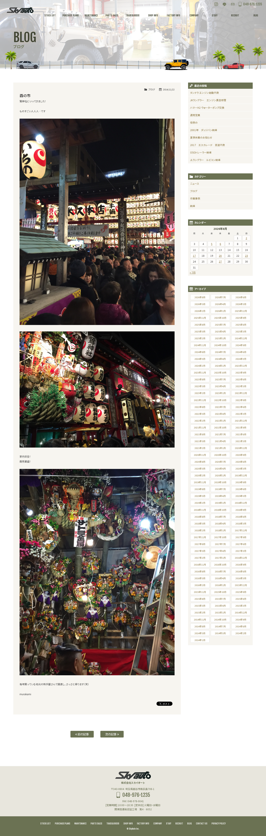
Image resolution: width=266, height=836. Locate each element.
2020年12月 (241, 448)
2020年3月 (240, 468)
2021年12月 (241, 420)
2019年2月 (200, 502)
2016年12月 (241, 557)
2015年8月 (200, 598)
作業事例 (195, 198)
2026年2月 (200, 311)
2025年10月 (220, 317)
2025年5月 (200, 331)
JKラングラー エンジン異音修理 (208, 100)
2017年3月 (240, 550)
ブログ (151, 89)
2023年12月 (241, 365)
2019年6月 (240, 489)
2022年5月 (200, 413)
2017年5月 (200, 550)
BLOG (189, 823)
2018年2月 (200, 530)
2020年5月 (200, 468)
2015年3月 (240, 605)
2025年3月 (240, 331)
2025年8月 (200, 324)
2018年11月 (200, 509)
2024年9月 (240, 345)
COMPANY (157, 823)
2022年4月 (220, 413)
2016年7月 (220, 571)
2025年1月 (220, 338)
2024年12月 (241, 338)
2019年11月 (200, 482)
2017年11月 (200, 537)
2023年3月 (240, 386)
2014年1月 (200, 640)
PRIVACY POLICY (219, 823)
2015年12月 (241, 585)
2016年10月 (220, 564)
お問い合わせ (233, 4)
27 (220, 261)
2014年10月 (220, 619)
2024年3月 (240, 358)
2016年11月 (200, 564)
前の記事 (83, 734)
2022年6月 (240, 407)
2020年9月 (240, 454)
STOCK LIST (45, 823)
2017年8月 (200, 544)
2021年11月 (200, 427)
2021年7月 (220, 434)
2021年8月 (200, 434)
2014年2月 (240, 633)
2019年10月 (220, 482)
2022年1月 (220, 420)
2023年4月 (220, 386)
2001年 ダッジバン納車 (203, 130)
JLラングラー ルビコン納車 (205, 160)
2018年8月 (200, 516)
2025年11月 (200, 317)
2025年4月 (220, 331)
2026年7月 (220, 297)
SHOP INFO (128, 823)
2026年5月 (200, 304)
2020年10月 (220, 454)
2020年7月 (220, 461)
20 (220, 255)
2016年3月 (240, 578)
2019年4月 (220, 496)
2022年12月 (241, 393)
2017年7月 (220, 544)
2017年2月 (200, 557)
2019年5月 (200, 496)
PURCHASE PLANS (62, 823)
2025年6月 (240, 324)
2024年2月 (200, 365)
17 (194, 255)
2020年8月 (200, 461)
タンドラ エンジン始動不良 (204, 92)
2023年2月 (200, 393)
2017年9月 (240, 537)
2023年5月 (200, 386)
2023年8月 (200, 379)
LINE (224, 4)
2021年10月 (220, 427)
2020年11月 (200, 454)
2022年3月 (240, 413)
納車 (192, 206)
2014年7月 (220, 626)
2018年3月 (240, 523)
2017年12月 (241, 530)
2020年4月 (220, 468)
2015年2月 (200, 612)
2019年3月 (240, 496)
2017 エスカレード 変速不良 (207, 145)
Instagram (216, 4)
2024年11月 (200, 345)
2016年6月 (240, 571)
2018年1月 (220, 530)
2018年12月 (241, 502)
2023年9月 (240, 372)
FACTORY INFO (143, 823)
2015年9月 (240, 592)
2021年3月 (240, 441)
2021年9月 (240, 427)
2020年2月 (200, 475)
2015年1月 (220, 612)
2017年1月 (220, 557)
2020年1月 (220, 475)
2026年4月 (220, 304)
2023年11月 (200, 372)
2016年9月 (240, 564)
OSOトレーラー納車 (201, 152)
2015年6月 (240, 598)
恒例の (194, 122)
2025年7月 (220, 324)
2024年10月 (220, 345)
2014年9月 (240, 619)
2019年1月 (220, 502)
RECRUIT (179, 823)
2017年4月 (220, 550)
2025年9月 (240, 317)
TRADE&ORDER (112, 823)
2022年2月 (200, 420)
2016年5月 (200, 578)
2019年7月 (220, 489)
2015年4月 (220, 605)
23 (246, 255)
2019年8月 (200, 489)
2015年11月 (200, 592)
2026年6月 (240, 297)
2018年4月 (220, 523)
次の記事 (111, 734)
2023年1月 (220, 393)
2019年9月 (240, 482)
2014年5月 (200, 633)
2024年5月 (200, 358)
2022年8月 (200, 407)
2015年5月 (200, 605)
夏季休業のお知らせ (201, 137)
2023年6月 (240, 379)
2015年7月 (220, 598)
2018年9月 (240, 509)
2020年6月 (240, 461)
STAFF (168, 823)
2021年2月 (200, 448)
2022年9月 (240, 400)
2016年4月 (220, 578)
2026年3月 (240, 304)
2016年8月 (200, 571)
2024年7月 (220, 352)
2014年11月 (200, 619)
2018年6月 (240, 516)
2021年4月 (220, 441)
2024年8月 (200, 352)
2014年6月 (240, 626)
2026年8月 (200, 297)
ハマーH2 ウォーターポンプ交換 (207, 107)
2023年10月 (220, 372)
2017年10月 (220, 537)
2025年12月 (241, 311)
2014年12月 (241, 612)
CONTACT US (201, 823)
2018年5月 (200, 523)
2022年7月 (220, 407)
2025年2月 (200, 338)
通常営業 (195, 115)
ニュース (194, 183)
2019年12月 (241, 475)
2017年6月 (240, 544)
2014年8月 (200, 626)
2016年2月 (200, 585)
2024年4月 (220, 358)
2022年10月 (220, 400)
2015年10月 (220, 592)
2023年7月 (220, 379)
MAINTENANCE (80, 823)
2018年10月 (220, 509)
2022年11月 (200, 400)
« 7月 (193, 272)
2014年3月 (220, 633)
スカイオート (20, 10)
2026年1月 (220, 311)
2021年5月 (200, 441)
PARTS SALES (96, 823)
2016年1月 (220, 585)
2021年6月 (240, 434)
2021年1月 (220, 448)
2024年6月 (240, 352)
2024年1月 (220, 365)
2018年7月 (220, 516)
